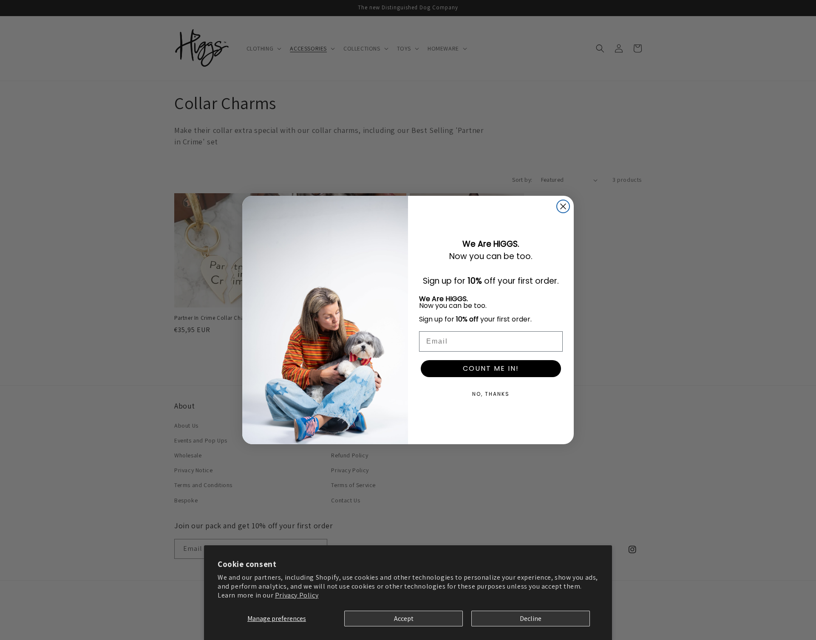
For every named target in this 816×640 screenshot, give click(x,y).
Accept (404, 618)
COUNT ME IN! (491, 368)
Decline (530, 618)
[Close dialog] (563, 206)
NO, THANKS (491, 394)
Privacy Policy (296, 595)
